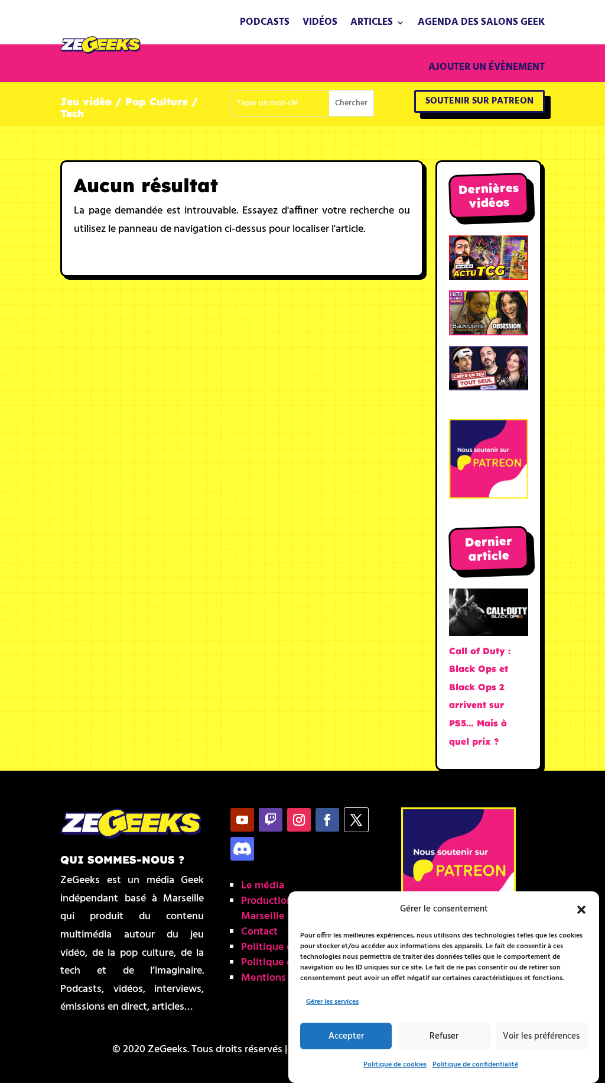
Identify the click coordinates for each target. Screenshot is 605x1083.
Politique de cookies (395, 1065)
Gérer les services (332, 1002)
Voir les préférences (541, 1036)
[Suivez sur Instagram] (299, 820)
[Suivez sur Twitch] (270, 820)
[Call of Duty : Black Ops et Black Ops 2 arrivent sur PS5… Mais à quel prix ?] (488, 616)
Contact (259, 931)
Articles (371, 22)
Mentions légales (281, 978)
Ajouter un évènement (486, 67)
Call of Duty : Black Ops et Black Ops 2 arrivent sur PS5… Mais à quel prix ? (479, 696)
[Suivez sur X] (356, 819)
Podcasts (265, 22)
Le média (262, 885)
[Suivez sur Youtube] (242, 820)
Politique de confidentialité (475, 1065)
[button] (581, 910)
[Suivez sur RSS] (242, 849)
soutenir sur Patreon (479, 101)
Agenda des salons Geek (481, 22)
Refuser (444, 1036)
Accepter (346, 1036)
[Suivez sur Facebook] (327, 820)
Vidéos (319, 22)
